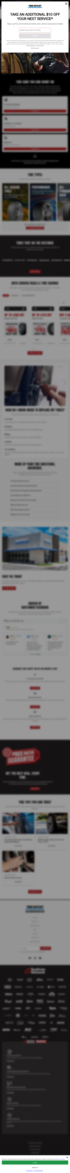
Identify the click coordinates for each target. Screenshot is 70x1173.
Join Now (35, 36)
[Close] (66, 4)
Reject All (35, 1167)
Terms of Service (30, 45)
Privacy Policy (40, 45)
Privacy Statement (38, 1170)
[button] (67, 1157)
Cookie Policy (29, 1170)
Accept (35, 1162)
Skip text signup (35, 48)
